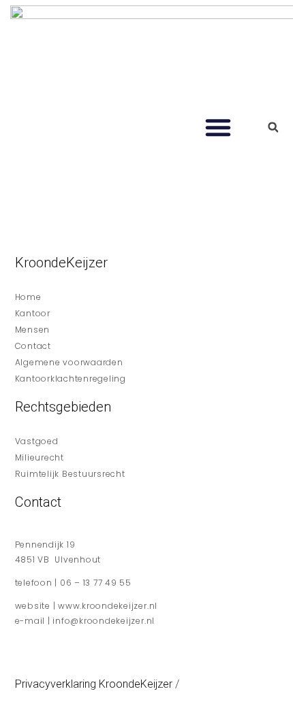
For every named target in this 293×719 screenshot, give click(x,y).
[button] (218, 127)
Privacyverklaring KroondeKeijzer (93, 684)
